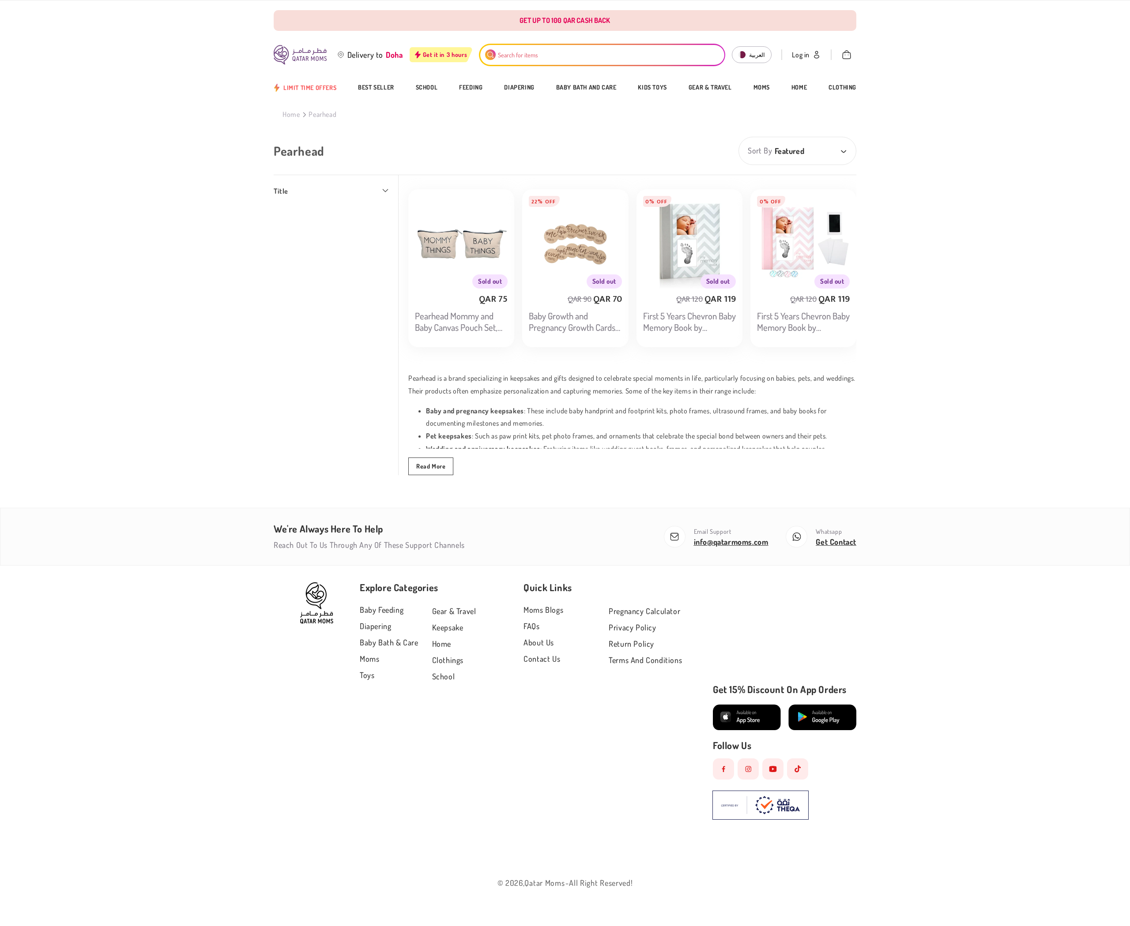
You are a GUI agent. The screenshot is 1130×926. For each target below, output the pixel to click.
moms (369, 659)
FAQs (531, 626)
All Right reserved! (601, 883)
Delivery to (365, 55)
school (443, 676)
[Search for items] (490, 54)
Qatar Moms (544, 883)
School (427, 87)
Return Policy (631, 644)
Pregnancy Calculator (644, 611)
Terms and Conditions (645, 660)
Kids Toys (652, 87)
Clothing (842, 87)
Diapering (519, 87)
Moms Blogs (543, 610)
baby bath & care (389, 642)
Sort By (760, 150)
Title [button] (281, 191)
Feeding (470, 87)
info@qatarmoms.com (731, 542)
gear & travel (454, 611)
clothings (447, 660)
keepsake (447, 627)
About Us (539, 642)
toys (367, 675)
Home (799, 87)
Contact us (542, 659)
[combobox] (602, 55)
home (441, 644)
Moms (761, 87)
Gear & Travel (710, 87)
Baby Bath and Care (586, 87)
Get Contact (836, 542)
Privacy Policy (632, 627)
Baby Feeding (381, 610)
